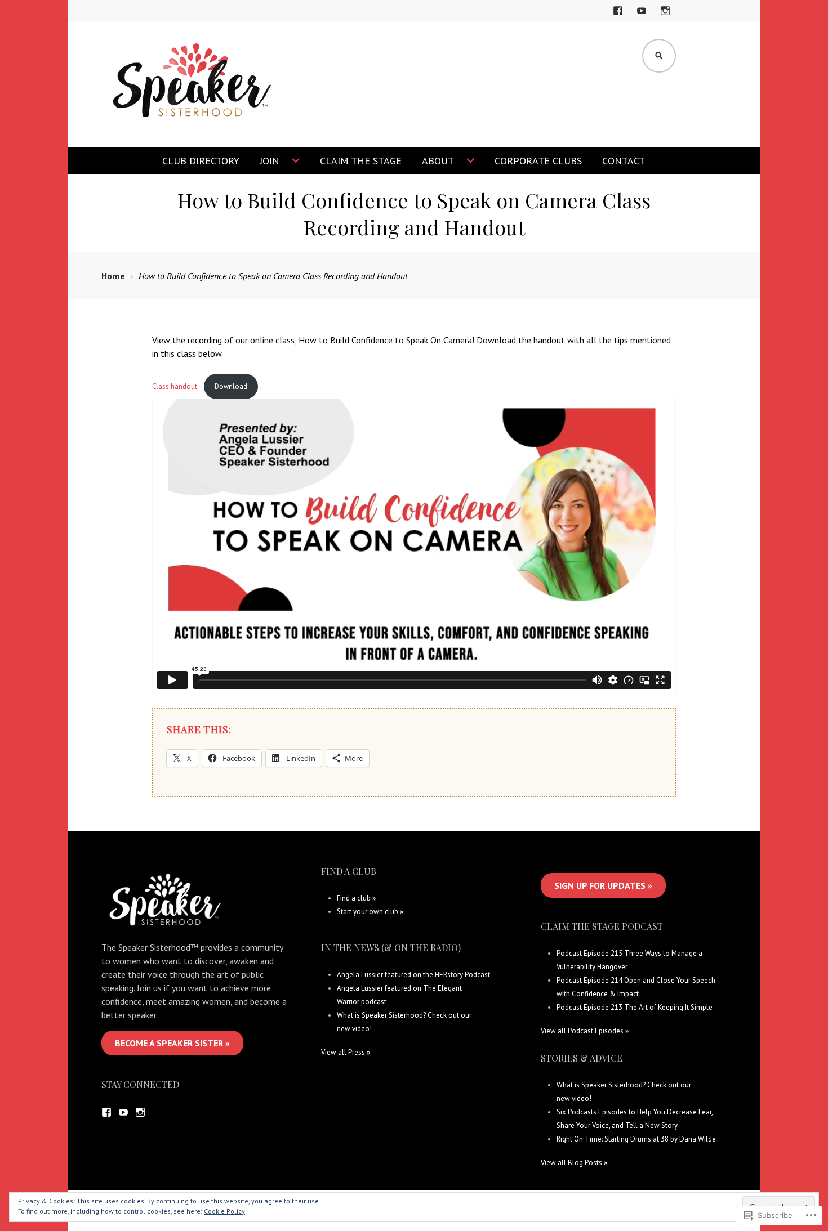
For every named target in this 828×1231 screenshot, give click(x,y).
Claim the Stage (361, 160)
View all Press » (345, 1052)
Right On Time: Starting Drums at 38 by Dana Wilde (636, 1139)
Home (113, 275)
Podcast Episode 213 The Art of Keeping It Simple (635, 1007)
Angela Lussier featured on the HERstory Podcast (413, 974)
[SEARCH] (659, 56)
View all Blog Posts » (574, 1162)
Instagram (665, 18)
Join (269, 160)
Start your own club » (370, 911)
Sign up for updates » (603, 885)
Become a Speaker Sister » (172, 1043)
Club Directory (200, 160)
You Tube (643, 18)
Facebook (619, 18)
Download (231, 386)
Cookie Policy (224, 1211)
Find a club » (356, 898)
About (438, 160)
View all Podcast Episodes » (585, 1031)
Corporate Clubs (538, 160)
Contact (623, 160)
